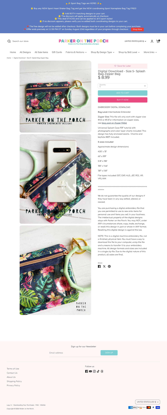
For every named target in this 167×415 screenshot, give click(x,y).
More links (149, 52)
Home (13, 52)
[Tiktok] (98, 371)
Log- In (9, 405)
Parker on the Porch (27, 409)
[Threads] (102, 371)
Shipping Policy (14, 381)
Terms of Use (13, 369)
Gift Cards (57, 52)
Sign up (109, 353)
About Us (11, 377)
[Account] (152, 41)
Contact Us (12, 373)
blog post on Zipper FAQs (114, 123)
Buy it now (122, 100)
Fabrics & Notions (75, 52)
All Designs (25, 52)
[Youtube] (90, 371)
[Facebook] (86, 371)
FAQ (37, 405)
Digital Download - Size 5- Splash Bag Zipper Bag (31, 58)
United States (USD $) (134, 41)
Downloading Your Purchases (24, 405)
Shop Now (137, 29)
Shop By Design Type (101, 52)
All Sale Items (41, 52)
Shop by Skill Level (128, 52)
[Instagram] (94, 371)
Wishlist (42, 405)
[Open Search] (9, 41)
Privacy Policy (13, 386)
